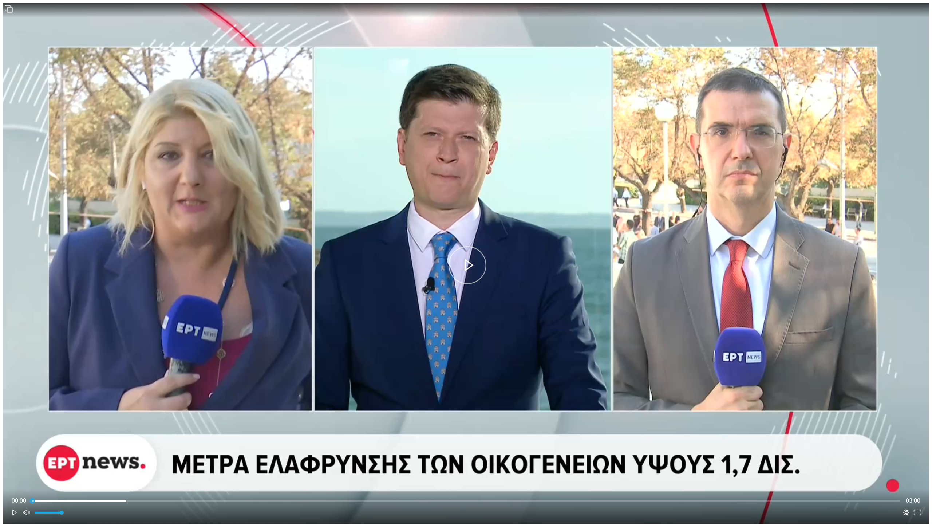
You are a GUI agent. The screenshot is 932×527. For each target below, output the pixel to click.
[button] (9, 9)
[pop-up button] (906, 512)
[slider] (466, 501)
